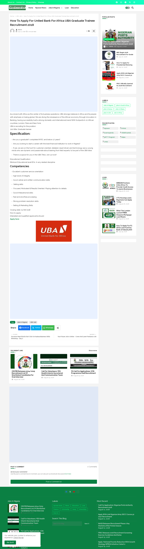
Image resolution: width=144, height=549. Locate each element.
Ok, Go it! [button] (10, 542)
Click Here (67, 474)
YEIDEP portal (126, 133)
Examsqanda (109, 133)
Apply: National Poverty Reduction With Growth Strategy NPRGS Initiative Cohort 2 (116, 543)
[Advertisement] (54, 74)
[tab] (30, 8)
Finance (56, 509)
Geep (74, 509)
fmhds (123, 128)
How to (55, 513)
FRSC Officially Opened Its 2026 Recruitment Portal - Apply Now (125, 85)
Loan (67, 8)
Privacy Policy (31, 2)
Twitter (37, 327)
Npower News (40, 8)
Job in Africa (118, 113)
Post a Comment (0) (54, 482)
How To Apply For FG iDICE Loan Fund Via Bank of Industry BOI (124, 228)
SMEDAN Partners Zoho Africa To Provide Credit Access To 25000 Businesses (124, 186)
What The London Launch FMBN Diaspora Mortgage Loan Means (124, 214)
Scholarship (65, 509)
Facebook (25, 327)
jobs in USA (107, 113)
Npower (107, 128)
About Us (11, 2)
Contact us (20, 2)
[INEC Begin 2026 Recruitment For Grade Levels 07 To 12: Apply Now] (108, 55)
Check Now (17, 538)
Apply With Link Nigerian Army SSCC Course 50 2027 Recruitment (125, 75)
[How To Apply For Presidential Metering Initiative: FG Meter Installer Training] (108, 65)
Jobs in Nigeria (22, 322)
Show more (93, 350)
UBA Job (19, 16)
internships (83, 509)
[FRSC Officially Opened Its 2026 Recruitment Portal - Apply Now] (108, 86)
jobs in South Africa (122, 105)
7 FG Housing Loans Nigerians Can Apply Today (124, 200)
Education (75, 8)
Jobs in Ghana (119, 109)
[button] (127, 8)
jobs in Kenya (108, 109)
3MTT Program (109, 137)
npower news (57, 505)
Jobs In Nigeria (54, 8)
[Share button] (57, 327)
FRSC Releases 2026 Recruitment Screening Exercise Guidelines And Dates (115, 534)
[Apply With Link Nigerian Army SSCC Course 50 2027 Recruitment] (108, 75)
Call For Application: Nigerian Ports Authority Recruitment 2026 (115, 506)
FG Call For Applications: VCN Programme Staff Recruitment (83, 372)
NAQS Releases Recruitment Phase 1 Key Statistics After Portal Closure (114, 525)
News (67, 505)
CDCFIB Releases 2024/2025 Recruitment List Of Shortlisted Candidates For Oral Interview (23, 374)
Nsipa (123, 137)
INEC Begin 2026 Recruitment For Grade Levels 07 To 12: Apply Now (125, 56)
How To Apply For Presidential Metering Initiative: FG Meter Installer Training (124, 66)
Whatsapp (49, 327)
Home (30, 8)
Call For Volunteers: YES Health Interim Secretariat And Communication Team (52, 373)
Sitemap (41, 2)
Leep (106, 141)
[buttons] (116, 2)
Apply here (14, 219)
